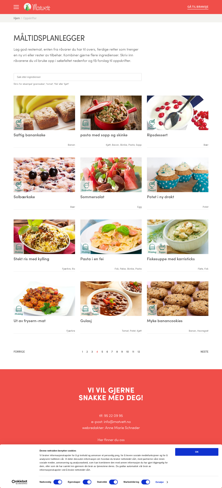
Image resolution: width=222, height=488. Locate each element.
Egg (139, 206)
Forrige (19, 351)
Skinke (123, 144)
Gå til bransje (197, 7)
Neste (204, 351)
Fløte (200, 268)
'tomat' (49, 83)
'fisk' (56, 83)
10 (127, 351)
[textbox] (29, 76)
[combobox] (78, 77)
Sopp (139, 144)
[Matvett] (37, 7)
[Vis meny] (17, 7)
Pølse (123, 268)
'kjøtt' (66, 83)
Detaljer (160, 482)
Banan (71, 144)
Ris (73, 268)
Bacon (115, 144)
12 (139, 351)
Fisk (117, 268)
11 (133, 351)
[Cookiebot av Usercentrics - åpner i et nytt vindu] (19, 482)
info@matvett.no (117, 421)
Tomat (125, 330)
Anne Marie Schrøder (122, 427)
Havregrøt (202, 330)
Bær (206, 144)
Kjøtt (108, 144)
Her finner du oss (111, 439)
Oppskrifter (30, 18)
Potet (205, 206)
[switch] (87, 482)
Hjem (17, 18)
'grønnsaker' (39, 83)
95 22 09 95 (113, 415)
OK (197, 452)
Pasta (131, 144)
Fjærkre (66, 268)
